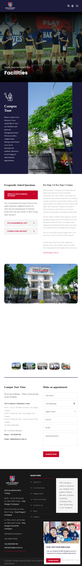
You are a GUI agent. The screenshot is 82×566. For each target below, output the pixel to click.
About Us (37, 482)
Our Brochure (39, 488)
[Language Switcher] (72, 6)
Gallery (36, 517)
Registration (38, 493)
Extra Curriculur (39, 499)
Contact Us (38, 505)
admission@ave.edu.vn (51, 252)
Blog (35, 511)
